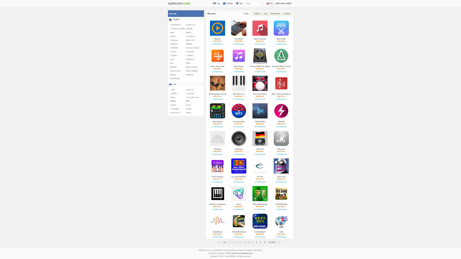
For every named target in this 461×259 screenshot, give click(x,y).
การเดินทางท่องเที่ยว (177, 28)
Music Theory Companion (281, 94)
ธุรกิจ (172, 59)
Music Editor (281, 39)
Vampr (238, 204)
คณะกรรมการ (175, 112)
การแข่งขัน (190, 93)
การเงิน (173, 51)
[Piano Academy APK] (218, 166)
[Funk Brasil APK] (239, 28)
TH (271, 3)
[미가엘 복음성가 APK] (260, 221)
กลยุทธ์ (173, 105)
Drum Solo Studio (260, 94)
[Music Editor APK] (281, 28)
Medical (173, 67)
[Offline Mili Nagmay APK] (260, 193)
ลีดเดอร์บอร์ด (275, 13)
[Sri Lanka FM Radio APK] (239, 166)
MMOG (173, 101)
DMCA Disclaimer (283, 3)
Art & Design (175, 78)
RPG (188, 101)
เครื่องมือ (189, 28)
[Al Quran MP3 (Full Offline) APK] (260, 55)
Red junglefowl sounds (217, 94)
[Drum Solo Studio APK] (260, 83)
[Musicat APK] (218, 28)
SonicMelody (217, 232)
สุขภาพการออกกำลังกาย (195, 48)
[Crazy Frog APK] (281, 166)
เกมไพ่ (172, 89)
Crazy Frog (281, 176)
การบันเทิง (190, 51)
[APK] (179, 3)
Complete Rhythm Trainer (281, 66)
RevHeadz (217, 149)
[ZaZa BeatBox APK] (260, 111)
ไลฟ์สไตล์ (174, 48)
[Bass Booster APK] (218, 111)
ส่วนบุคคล (174, 40)
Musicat (217, 39)
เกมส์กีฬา (173, 93)
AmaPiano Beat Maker (217, 204)
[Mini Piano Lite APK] (239, 83)
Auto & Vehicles (192, 71)
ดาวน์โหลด (286, 13)
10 (265, 242)
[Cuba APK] (281, 221)
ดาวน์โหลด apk (217, 44)
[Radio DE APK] (260, 138)
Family (188, 112)
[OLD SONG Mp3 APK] (281, 193)
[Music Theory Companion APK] (281, 83)
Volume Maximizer (239, 232)
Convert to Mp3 (238, 121)
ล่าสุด (265, 13)
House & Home (191, 67)
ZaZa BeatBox (260, 121)
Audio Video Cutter (217, 66)
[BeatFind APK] (281, 111)
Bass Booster (217, 121)
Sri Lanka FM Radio (238, 176)
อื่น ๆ (172, 63)
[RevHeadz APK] (218, 138)
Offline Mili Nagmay (260, 204)
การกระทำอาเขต (192, 97)
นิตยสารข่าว (190, 40)
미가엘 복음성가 (260, 232)
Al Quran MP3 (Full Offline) (260, 66)
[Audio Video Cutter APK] (218, 55)
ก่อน (224, 242)
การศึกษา (173, 55)
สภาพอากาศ (190, 24)
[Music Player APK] (239, 55)
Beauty (173, 74)
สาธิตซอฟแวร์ (175, 24)
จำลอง (188, 105)
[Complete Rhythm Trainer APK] (281, 55)
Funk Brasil (239, 39)
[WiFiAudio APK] (239, 138)
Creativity (189, 74)
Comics (189, 109)
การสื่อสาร (190, 55)
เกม (218, 3)
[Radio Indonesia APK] (260, 28)
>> (280, 242)
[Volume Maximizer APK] (239, 221)
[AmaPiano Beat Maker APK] (218, 193)
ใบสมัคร (230, 3)
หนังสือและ (190, 59)
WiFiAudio (239, 149)
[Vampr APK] (239, 193)
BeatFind (281, 121)
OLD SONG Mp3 (281, 204)
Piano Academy (217, 176)
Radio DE (260, 149)
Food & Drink (175, 71)
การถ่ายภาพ (190, 36)
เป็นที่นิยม (257, 13)
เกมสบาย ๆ (190, 89)
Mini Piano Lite (238, 94)
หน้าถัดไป (272, 242)
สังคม (172, 32)
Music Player (239, 66)
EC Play (260, 176)
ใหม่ (241, 3)
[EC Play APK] (260, 166)
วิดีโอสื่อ (189, 44)
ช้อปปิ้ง (188, 32)
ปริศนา (173, 97)
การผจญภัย (174, 109)
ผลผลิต (173, 36)
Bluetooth (281, 149)
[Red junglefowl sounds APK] (218, 83)
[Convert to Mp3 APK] (239, 111)
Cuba (281, 232)
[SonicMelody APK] (218, 221)
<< (219, 242)
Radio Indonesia (260, 39)
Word (188, 63)
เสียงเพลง (173, 44)
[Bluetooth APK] (281, 138)
